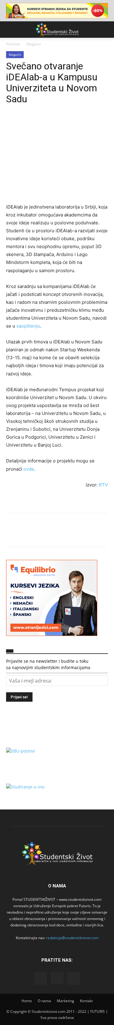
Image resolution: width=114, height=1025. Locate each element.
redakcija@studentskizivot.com (72, 937)
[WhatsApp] (54, 123)
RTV (103, 485)
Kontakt (86, 1000)
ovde (28, 469)
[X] (26, 123)
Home (27, 1000)
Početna (13, 44)
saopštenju (28, 326)
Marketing (65, 1000)
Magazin (33, 44)
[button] (10, 29)
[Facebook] (12, 123)
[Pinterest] (40, 123)
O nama (44, 1000)
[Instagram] (57, 978)
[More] (68, 123)
